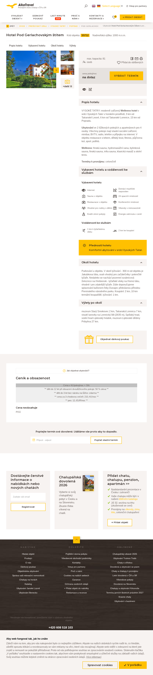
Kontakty (76, 562)
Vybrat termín (126, 75)
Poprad (73, 26)
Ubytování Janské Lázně (28, 588)
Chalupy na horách (28, 579)
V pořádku (134, 665)
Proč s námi (76, 571)
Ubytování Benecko (28, 592)
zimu (137, 509)
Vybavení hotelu (36, 45)
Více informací (93, 657)
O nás (28, 562)
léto (113, 512)
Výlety (72, 45)
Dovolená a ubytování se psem (124, 567)
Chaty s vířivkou (124, 562)
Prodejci (28, 558)
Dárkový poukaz (38, 17)
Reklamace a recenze (76, 592)
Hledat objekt (28, 554)
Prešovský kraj (38, 26)
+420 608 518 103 (61, 627)
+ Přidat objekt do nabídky (76, 588)
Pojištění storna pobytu (76, 554)
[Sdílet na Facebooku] (132, 58)
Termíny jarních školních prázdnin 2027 (124, 592)
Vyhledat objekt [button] (17, 17)
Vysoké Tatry (58, 26)
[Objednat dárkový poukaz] (112, 344)
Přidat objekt (133, 17)
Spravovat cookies (100, 665)
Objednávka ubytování (28, 571)
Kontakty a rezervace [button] (96, 17)
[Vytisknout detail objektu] (141, 58)
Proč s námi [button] (75, 17)
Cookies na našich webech (76, 575)
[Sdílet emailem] (136, 58)
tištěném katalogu (128, 499)
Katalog (28, 584)
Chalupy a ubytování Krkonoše (124, 588)
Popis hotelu (15, 45)
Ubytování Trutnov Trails (124, 558)
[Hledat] (85, 5)
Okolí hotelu (57, 45)
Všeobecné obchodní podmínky (76, 558)
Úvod (22, 26)
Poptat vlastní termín (106, 440)
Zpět (12, 26)
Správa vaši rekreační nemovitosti (28, 575)
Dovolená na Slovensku (125, 584)
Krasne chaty (125, 597)
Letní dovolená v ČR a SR (125, 575)
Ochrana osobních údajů (76, 584)
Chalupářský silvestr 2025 (125, 554)
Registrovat (28, 507)
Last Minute (58, 17)
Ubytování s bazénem (124, 601)
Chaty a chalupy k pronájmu (125, 571)
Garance (76, 579)
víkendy (129, 509)
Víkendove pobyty (124, 579)
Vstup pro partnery (138, 6)
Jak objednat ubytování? (77, 371)
